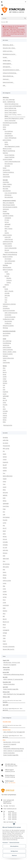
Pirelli (4, 641)
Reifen (8, 274)
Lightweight (7, 224)
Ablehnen (14, 855)
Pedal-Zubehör (8, 245)
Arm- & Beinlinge (7, 341)
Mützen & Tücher (7, 148)
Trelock (4, 459)
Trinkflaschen (8, 323)
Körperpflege (6, 213)
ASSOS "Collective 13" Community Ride (13, 679)
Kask (4, 389)
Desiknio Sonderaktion (9, 684)
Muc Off (5, 400)
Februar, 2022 (6, 696)
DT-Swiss (7, 220)
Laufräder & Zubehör (8, 215)
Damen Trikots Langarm (11, 112)
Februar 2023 (6, 692)
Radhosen (5, 356)
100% (4, 638)
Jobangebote (6, 669)
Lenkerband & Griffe (8, 241)
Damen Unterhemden (10, 120)
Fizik (6, 302)
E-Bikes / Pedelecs (7, 184)
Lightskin (5, 495)
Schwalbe (5, 544)
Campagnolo (8, 217)
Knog (4, 509)
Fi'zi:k (4, 627)
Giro (4, 387)
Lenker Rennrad (9, 239)
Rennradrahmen (9, 197)
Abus (4, 368)
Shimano (5, 553)
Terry (6, 297)
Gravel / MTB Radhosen (10, 137)
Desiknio (5, 383)
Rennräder (5, 188)
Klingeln (5, 211)
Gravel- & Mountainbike (11, 248)
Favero (4, 572)
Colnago (5, 381)
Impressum (5, 842)
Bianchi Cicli (6, 621)
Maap (4, 398)
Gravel (6, 271)
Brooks (6, 289)
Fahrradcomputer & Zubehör (10, 207)
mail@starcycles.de (11, 808)
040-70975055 (11, 782)
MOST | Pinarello (9, 291)
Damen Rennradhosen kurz (11, 104)
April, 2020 (5, 705)
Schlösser (5, 306)
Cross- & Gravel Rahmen (11, 193)
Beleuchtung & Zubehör (9, 205)
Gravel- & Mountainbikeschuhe (12, 161)
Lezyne (4, 394)
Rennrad (7, 250)
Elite (4, 569)
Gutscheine (6, 335)
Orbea (4, 402)
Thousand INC (6, 445)
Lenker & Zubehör (7, 235)
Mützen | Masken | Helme (9, 351)
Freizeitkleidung (7, 343)
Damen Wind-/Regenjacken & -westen (14, 118)
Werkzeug (5, 327)
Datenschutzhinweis (14, 842)
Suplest (5, 417)
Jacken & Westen (7, 140)
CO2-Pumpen (8, 258)
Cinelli (4, 602)
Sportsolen (7, 165)
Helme (4, 127)
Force (4, 599)
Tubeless (8, 282)
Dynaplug (5, 437)
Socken (4, 168)
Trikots (4, 360)
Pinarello (5, 404)
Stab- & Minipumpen (10, 261)
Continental (6, 605)
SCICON (5, 413)
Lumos (4, 522)
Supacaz (5, 415)
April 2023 (5, 687)
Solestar (5, 467)
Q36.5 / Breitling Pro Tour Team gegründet (14, 694)
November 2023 (7, 682)
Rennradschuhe (9, 163)
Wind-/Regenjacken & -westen (12, 146)
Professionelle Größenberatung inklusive (13, 674)
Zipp (6, 230)
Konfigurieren (14, 851)
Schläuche (9, 280)
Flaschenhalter (8, 321)
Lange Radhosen (9, 135)
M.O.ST (4, 528)
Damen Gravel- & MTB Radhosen (13, 106)
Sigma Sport (6, 558)
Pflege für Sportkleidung (9, 150)
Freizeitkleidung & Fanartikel (10, 122)
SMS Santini (6, 566)
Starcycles (5, 492)
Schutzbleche (6, 308)
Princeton (7, 226)
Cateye (4, 378)
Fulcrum (7, 222)
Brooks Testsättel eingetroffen (10, 689)
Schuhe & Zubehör (7, 159)
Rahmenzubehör (7, 267)
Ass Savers (5, 443)
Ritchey (4, 536)
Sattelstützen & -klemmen (9, 304)
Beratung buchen (7, 425)
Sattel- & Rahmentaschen (11, 312)
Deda (4, 608)
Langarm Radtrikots (9, 157)
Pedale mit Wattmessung (11, 252)
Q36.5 (4, 409)
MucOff (4, 465)
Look (4, 514)
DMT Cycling (6, 448)
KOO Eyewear (6, 517)
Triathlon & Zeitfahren (8, 172)
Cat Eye (4, 597)
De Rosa (5, 594)
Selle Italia (7, 295)
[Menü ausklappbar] (2, 5)
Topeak (4, 478)
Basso (4, 624)
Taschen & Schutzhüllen (9, 310)
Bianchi (5, 372)
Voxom (4, 454)
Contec (4, 583)
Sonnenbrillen (6, 170)
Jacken (6, 142)
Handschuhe (6, 125)
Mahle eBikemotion (7, 476)
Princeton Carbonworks (8, 646)
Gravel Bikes (6, 182)
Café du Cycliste (7, 580)
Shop (4, 740)
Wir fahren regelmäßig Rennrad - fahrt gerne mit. (12, 709)
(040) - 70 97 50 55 (10, 806)
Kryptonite (5, 391)
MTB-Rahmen (8, 195)
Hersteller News (7, 721)
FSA (4, 451)
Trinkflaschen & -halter (8, 319)
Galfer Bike (5, 440)
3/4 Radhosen (8, 133)
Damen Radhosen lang (10, 108)
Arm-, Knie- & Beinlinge (9, 99)
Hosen (4, 129)
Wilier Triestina (8, 228)
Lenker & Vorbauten (8, 349)
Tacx (4, 473)
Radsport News (7, 729)
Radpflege (5, 265)
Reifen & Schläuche (8, 269)
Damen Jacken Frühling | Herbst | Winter (13, 115)
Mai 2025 (5, 677)
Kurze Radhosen (9, 131)
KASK (4, 498)
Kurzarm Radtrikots (9, 155)
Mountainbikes (6, 186)
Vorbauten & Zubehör (8, 325)
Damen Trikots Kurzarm (11, 110)
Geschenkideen (7, 333)
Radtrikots (5, 153)
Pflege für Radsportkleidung (10, 254)
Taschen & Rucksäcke (10, 317)
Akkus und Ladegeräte (8, 202)
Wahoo (4, 419)
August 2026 (6, 660)
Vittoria (4, 575)
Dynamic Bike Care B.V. (8, 649)
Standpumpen (8, 263)
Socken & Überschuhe (8, 358)
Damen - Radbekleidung (9, 101)
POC (4, 406)
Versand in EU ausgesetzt (9, 664)
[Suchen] (25, 18)
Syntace (5, 456)
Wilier (4, 422)
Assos (4, 370)
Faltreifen (8, 278)
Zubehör (7, 233)
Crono (4, 588)
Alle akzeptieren (14, 846)
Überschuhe (6, 174)
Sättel (4, 286)
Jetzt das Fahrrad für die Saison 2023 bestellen (12, 701)
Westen (6, 144)
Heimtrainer (6, 209)
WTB (4, 555)
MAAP (4, 531)
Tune (6, 299)
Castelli (4, 376)
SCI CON (5, 547)
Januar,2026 (6, 672)
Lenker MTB (8, 237)
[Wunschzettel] (25, 1)
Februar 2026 (6, 667)
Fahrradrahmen (7, 190)
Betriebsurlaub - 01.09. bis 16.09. (11, 662)
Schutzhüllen (8, 315)
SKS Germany (6, 564)
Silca (4, 561)
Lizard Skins (6, 506)
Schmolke (7, 293)
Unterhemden (6, 176)
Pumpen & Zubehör (8, 256)
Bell (4, 616)
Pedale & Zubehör (7, 243)
